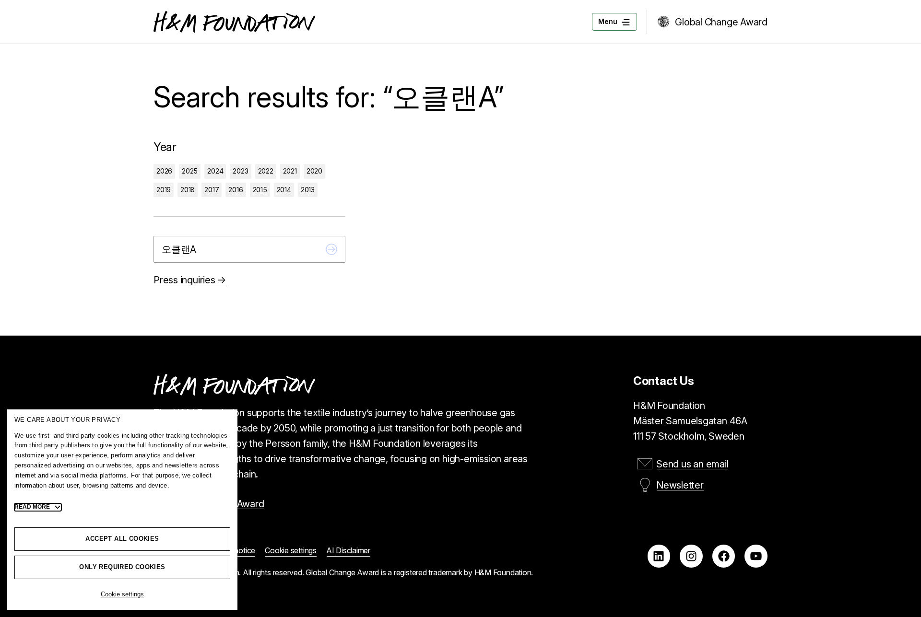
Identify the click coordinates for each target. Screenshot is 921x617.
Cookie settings (122, 594)
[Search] (331, 249)
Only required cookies (122, 566)
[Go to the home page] (234, 22)
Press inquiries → (190, 280)
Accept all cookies (122, 538)
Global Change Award (721, 22)
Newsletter (680, 485)
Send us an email (692, 464)
